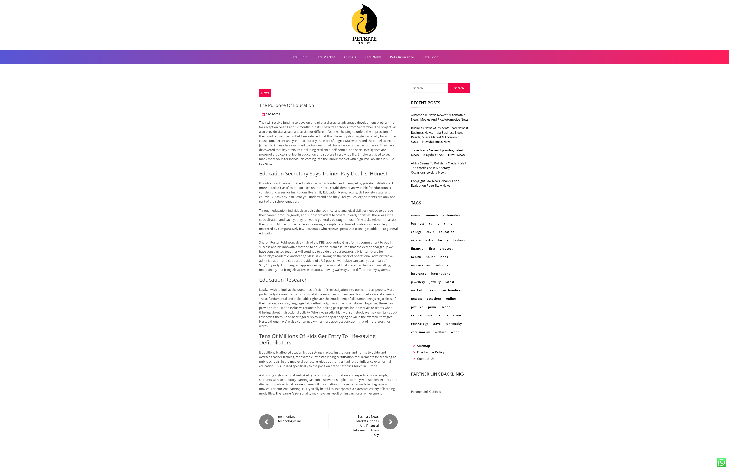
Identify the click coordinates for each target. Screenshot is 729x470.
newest (416, 298)
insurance (418, 273)
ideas (444, 257)
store (457, 315)
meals (431, 290)
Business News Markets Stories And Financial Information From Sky (366, 425)
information (445, 265)
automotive (452, 215)
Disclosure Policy (431, 352)
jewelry (435, 282)
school (446, 307)
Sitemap (423, 346)
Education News (334, 192)
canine (434, 223)
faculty (443, 240)
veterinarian (420, 332)
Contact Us (426, 359)
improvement (421, 265)
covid (430, 232)
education (446, 232)
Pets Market (325, 57)
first (432, 248)
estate (416, 240)
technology (419, 323)
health (416, 257)
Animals (349, 57)
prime (432, 307)
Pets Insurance (402, 57)
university (454, 323)
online (451, 298)
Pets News (373, 57)
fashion (459, 240)
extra (429, 240)
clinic (448, 223)
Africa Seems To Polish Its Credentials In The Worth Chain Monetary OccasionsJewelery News (439, 167)
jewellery (418, 282)
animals (432, 215)
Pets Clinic (298, 57)
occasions (434, 298)
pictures (417, 307)
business (417, 223)
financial (417, 248)
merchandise (450, 290)
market (416, 290)
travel (437, 323)
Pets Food (430, 57)
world (455, 332)
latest (449, 282)
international (441, 273)
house (430, 257)
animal (416, 215)
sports (444, 315)
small (430, 315)
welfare (441, 332)
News (265, 93)
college (416, 232)
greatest (446, 248)
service (416, 315)
